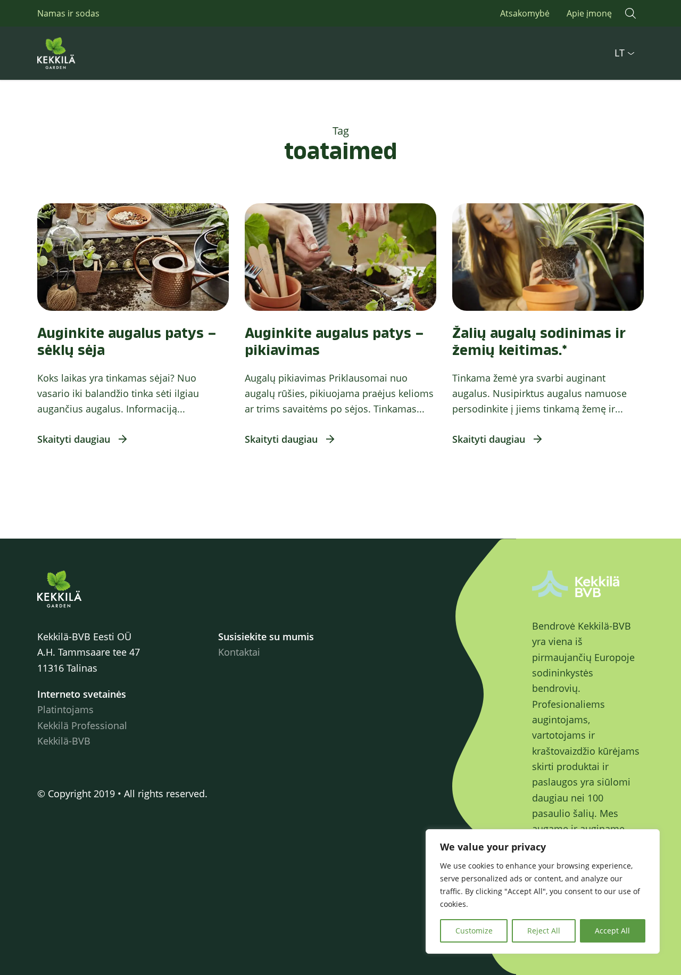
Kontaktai (239, 652)
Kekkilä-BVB (63, 740)
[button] (630, 13)
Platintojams (65, 709)
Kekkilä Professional (82, 725)
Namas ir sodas (68, 13)
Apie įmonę (589, 13)
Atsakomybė (525, 13)
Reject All (543, 931)
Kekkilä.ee (79, 53)
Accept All (612, 931)
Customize (474, 931)
